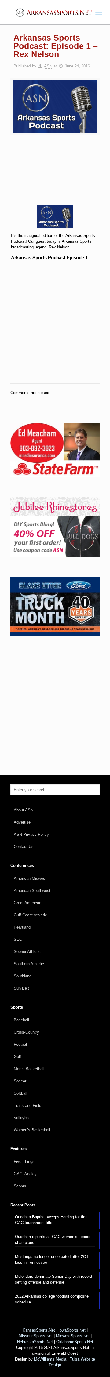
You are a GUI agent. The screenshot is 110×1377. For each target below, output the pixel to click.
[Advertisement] (55, 174)
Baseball (21, 1020)
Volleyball (22, 1117)
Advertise (22, 822)
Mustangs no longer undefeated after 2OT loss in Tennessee (52, 1259)
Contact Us (24, 846)
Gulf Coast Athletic (30, 915)
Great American (27, 902)
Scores (20, 1186)
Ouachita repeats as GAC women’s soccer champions (52, 1239)
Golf (17, 1056)
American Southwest (32, 890)
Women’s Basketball (32, 1130)
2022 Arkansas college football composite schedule (52, 1299)
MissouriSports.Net (36, 1336)
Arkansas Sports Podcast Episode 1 (49, 257)
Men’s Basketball (29, 1069)
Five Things (24, 1161)
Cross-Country (26, 1032)
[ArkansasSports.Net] (55, 12)
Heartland (22, 927)
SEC (18, 939)
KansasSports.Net (39, 1330)
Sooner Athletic (27, 951)
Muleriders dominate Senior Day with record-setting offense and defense (54, 1279)
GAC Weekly (25, 1174)
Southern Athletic (29, 964)
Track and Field (27, 1105)
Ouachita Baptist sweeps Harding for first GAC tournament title (51, 1220)
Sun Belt (21, 988)
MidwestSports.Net (73, 1336)
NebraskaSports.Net (35, 1341)
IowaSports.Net (72, 1330)
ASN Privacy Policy (31, 834)
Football (21, 1044)
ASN (48, 66)
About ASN (23, 810)
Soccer (20, 1081)
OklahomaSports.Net (74, 1341)
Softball (20, 1093)
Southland (22, 976)
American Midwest (30, 878)
